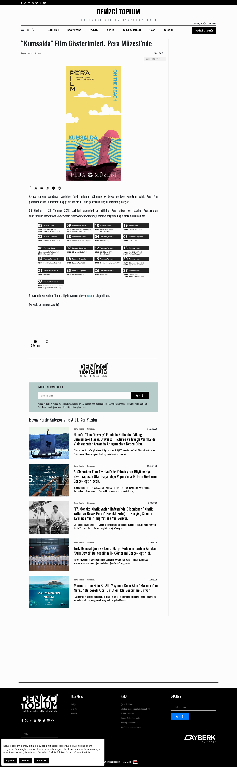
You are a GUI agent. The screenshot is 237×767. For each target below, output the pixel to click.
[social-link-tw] (25, 2)
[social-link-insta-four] (40, 2)
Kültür (110, 30)
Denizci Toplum (118, 11)
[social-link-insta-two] (33, 2)
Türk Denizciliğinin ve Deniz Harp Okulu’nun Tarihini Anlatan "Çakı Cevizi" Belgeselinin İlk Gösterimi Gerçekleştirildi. (115, 550)
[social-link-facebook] (21, 2)
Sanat (152, 30)
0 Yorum (35, 345)
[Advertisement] (117, 650)
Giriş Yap (74, 708)
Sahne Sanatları (132, 30)
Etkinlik (93, 30)
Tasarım (168, 30)
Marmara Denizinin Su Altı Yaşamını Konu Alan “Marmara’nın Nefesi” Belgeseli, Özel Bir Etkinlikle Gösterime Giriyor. (116, 587)
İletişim (73, 704)
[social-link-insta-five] (44, 2)
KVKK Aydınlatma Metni (129, 722)
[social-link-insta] (29, 2)
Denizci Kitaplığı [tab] (204, 30)
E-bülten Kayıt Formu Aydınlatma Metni (135, 708)
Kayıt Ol (140, 395)
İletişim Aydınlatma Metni (130, 717)
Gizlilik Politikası (127, 713)
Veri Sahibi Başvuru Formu (131, 726)
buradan (90, 295)
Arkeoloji (53, 30)
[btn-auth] (28, 30)
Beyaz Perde (74, 30)
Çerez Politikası (127, 704)
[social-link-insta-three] (36, 2)
